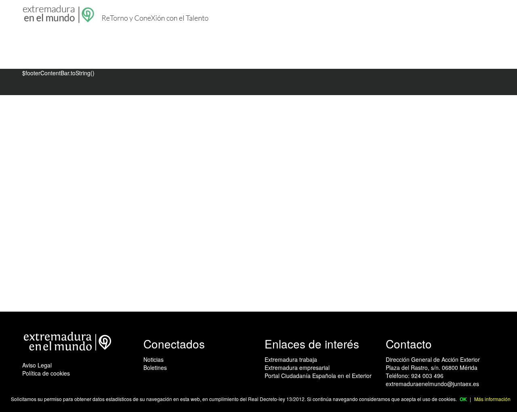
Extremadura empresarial (297, 367)
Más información (492, 398)
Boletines (155, 367)
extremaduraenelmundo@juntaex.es (432, 384)
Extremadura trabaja (291, 359)
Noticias (153, 359)
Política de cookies (46, 373)
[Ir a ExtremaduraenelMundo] (59, 14)
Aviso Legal (37, 365)
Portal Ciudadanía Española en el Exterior (318, 376)
